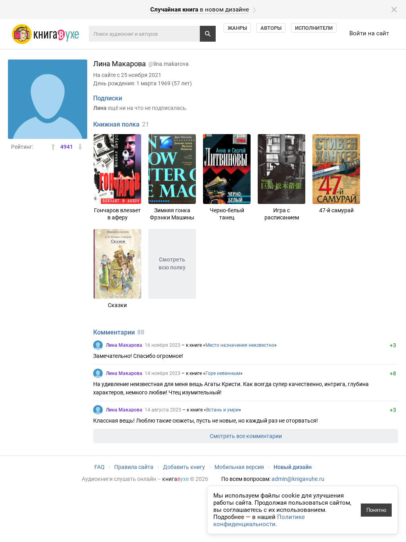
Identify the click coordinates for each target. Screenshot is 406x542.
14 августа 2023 (163, 410)
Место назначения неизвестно (239, 345)
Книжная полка (116, 124)
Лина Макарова (124, 345)
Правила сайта (133, 467)
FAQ (99, 467)
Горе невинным (222, 373)
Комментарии (114, 332)
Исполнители (314, 28)
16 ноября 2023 (162, 345)
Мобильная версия (239, 467)
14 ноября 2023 (162, 373)
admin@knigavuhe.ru (298, 479)
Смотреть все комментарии (246, 436)
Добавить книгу (184, 467)
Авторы (271, 28)
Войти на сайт (369, 33)
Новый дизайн (293, 467)
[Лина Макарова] (98, 345)
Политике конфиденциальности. (259, 520)
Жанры (237, 28)
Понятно (376, 510)
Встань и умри (222, 410)
